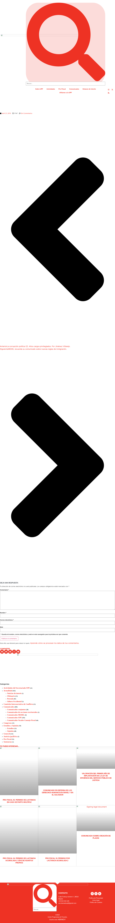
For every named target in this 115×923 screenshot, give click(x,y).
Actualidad (8, 691)
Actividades (51, 89)
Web (1, 627)
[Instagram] (108, 89)
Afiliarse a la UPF (65, 92)
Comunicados (74, 89)
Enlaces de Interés (89, 89)
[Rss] (108, 92)
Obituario (11, 696)
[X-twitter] (112, 89)
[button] (2, 652)
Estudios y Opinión (11, 726)
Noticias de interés (14, 693)
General (7, 734)
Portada (10, 699)
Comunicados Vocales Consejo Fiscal (21, 720)
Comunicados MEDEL (16, 715)
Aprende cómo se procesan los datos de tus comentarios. (54, 643)
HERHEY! (62, 919)
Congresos (8, 723)
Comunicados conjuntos (16, 709)
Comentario (4, 590)
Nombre (3, 612)
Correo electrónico (7, 620)
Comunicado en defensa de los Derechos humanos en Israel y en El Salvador (57, 792)
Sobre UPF (39, 89)
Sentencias (8, 742)
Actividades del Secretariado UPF (17, 688)
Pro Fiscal (62, 89)
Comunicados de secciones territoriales (22, 712)
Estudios (10, 728)
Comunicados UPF (14, 718)
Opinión (10, 731)
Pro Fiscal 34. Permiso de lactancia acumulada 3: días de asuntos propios (19, 860)
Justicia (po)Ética (10, 736)
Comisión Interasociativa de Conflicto (18, 704)
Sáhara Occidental (14, 701)
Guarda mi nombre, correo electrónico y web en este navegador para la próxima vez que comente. (35, 634)
